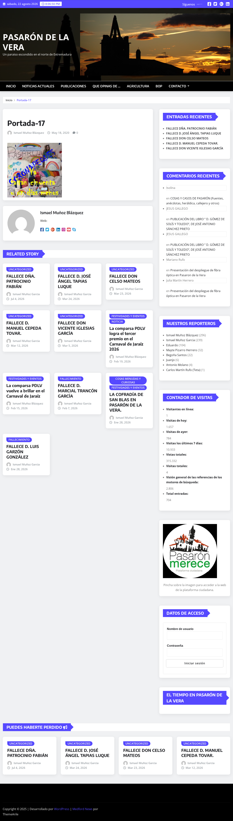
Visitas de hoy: (177, 421)
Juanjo (170, 360)
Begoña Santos (176, 355)
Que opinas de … (106, 86)
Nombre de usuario (180, 628)
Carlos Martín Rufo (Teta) (183, 370)
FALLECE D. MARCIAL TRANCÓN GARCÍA (77, 390)
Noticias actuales (38, 86)
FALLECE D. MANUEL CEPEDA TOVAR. (23, 328)
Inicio (11, 86)
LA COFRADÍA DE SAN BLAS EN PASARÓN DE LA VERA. (126, 402)
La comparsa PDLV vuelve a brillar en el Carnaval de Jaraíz (25, 390)
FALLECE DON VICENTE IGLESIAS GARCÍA (76, 328)
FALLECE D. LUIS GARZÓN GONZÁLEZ (22, 451)
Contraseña (175, 645)
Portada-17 (24, 100)
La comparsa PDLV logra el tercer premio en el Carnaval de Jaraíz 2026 (127, 339)
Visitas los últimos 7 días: (185, 443)
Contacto (178, 86)
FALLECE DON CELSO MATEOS (124, 278)
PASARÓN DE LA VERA (36, 42)
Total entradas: (177, 494)
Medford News (82, 809)
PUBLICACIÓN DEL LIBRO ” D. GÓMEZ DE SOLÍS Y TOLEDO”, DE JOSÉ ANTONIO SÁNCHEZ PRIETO (195, 224)
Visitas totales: (177, 466)
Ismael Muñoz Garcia (26, 294)
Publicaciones (73, 86)
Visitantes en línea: (180, 409)
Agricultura (138, 86)
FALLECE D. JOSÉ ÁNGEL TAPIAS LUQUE (74, 281)
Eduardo (172, 345)
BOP (159, 86)
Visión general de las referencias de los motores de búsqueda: (194, 479)
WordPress (61, 809)
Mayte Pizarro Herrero (181, 350)
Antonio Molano (177, 365)
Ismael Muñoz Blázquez (29, 132)
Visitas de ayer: (177, 432)
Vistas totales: (176, 455)
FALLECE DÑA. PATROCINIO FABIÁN (20, 281)
